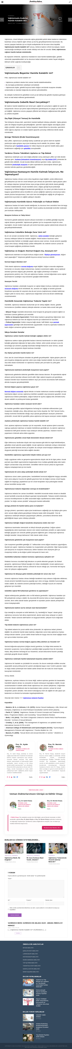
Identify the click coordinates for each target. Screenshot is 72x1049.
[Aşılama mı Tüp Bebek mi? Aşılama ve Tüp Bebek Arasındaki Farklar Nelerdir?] (28, 982)
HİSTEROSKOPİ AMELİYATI (30, 956)
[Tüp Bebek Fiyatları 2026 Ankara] (28, 1037)
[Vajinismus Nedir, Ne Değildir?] (14, 848)
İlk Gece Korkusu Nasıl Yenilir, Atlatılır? (35, 859)
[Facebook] (7, 777)
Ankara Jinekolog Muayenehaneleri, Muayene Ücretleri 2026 (42, 1026)
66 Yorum (38, 1038)
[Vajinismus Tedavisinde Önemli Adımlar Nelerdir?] (58, 848)
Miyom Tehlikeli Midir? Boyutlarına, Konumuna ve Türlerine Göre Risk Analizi (42, 1002)
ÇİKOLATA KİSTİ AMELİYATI (31, 951)
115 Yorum (38, 1018)
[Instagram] (9, 777)
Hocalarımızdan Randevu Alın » (52, 827)
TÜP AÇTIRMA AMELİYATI (30, 963)
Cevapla (18, 933)
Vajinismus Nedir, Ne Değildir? (12, 859)
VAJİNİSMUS (11, 15)
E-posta (29, 900)
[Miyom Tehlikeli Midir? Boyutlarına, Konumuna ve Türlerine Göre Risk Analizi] (28, 1001)
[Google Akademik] (17, 777)
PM (14, 777)
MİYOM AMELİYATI (28, 947)
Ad (9, 900)
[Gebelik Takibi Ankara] (28, 1017)
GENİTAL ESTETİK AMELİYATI (31, 969)
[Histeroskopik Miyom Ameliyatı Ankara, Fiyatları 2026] (28, 992)
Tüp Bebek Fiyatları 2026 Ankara (42, 1035)
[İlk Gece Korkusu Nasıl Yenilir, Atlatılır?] (36, 848)
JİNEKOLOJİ (8, 855)
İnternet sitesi (48, 900)
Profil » (31, 777)
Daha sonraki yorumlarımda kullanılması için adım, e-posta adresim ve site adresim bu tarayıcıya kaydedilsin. (34, 908)
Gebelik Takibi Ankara (41, 1015)
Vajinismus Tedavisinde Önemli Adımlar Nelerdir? (58, 860)
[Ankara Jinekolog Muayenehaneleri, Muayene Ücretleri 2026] (28, 1026)
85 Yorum (38, 1031)
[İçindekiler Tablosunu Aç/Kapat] (18, 67)
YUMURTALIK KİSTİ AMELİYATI (32, 965)
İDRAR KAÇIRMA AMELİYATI (31, 972)
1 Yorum (60, 21)
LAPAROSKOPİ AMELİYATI (30, 954)
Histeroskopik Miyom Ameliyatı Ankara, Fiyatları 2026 (41, 992)
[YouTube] (11, 777)
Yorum (10, 878)
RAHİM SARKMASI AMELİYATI (31, 960)
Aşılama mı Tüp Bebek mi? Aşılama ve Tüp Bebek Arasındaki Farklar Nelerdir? (42, 983)
